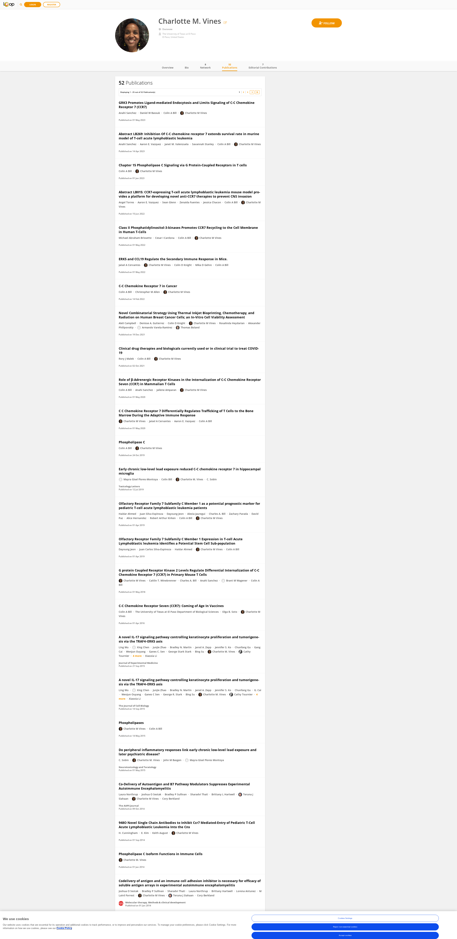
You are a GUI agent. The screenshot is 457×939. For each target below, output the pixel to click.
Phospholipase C (132, 442)
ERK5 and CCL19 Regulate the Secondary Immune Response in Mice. (173, 259)
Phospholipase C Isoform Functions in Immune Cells (160, 854)
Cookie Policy (64, 928)
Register (51, 4)
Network (205, 66)
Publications (229, 66)
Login (32, 4)
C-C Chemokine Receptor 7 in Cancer (148, 286)
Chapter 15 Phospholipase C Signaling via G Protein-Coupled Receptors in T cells (183, 165)
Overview (167, 67)
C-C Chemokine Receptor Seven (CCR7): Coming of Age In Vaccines (171, 606)
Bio (187, 67)
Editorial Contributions (263, 66)
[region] (228, 925)
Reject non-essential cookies (345, 927)
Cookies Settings (345, 918)
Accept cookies (345, 935)
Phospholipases (131, 723)
